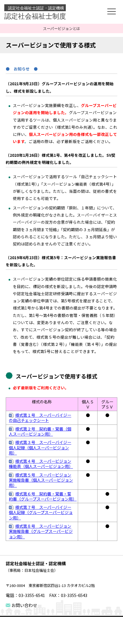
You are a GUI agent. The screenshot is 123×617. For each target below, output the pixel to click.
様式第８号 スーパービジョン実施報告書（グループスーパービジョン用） (41, 531)
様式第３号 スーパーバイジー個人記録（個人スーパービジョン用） (40, 447)
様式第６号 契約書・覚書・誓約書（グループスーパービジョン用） (43, 496)
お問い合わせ (24, 605)
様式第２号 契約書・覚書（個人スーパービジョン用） (40, 431)
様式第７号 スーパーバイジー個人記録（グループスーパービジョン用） (41, 512)
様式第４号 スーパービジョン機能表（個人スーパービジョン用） (41, 463)
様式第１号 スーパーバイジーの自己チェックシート (40, 417)
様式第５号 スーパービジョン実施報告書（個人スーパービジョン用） (41, 480)
